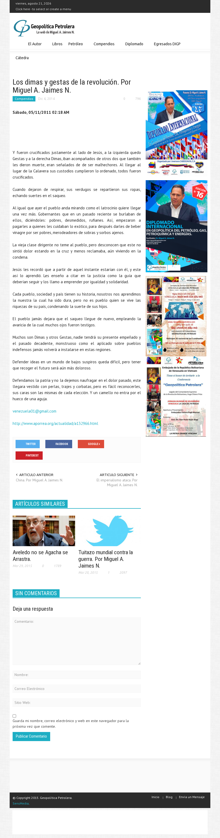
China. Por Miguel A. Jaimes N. (39, 480)
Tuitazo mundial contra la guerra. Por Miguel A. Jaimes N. (105, 559)
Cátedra (22, 58)
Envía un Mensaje (192, 797)
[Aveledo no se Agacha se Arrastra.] (44, 530)
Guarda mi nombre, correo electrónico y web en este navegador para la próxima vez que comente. (71, 723)
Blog (169, 797)
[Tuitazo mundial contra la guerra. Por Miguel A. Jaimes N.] (109, 530)
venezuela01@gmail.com (34, 411)
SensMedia (21, 803)
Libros (57, 44)
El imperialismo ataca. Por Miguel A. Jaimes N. (117, 482)
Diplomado (132, 46)
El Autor (33, 46)
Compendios (103, 46)
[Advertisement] (110, 134)
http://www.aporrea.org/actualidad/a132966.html (55, 423)
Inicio (155, 797)
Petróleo (74, 46)
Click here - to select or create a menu (43, 9)
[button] (202, 43)
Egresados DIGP (166, 46)
